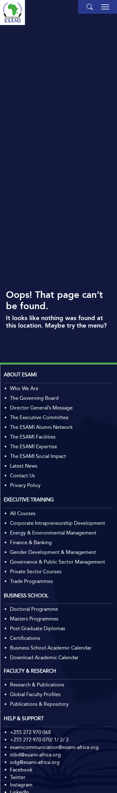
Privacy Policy (25, 485)
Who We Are (24, 388)
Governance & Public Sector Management (57, 562)
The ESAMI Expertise (33, 446)
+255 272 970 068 (30, 732)
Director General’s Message (41, 408)
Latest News (23, 466)
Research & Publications (37, 685)
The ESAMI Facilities (33, 437)
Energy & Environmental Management (53, 533)
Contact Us (22, 476)
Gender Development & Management (53, 552)
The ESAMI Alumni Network (41, 427)
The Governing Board (34, 398)
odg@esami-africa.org (35, 762)
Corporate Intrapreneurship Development (57, 523)
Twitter (18, 777)
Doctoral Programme (34, 609)
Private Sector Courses (35, 572)
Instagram (21, 785)
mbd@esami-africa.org (35, 755)
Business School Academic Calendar (50, 648)
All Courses (23, 513)
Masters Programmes (34, 619)
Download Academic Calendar (44, 657)
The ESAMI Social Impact (38, 456)
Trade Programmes (31, 581)
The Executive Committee (39, 417)
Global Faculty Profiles (35, 694)
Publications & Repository (39, 704)
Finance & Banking (31, 542)
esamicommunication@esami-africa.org (54, 747)
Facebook (21, 770)
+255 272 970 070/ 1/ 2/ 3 (39, 740)
